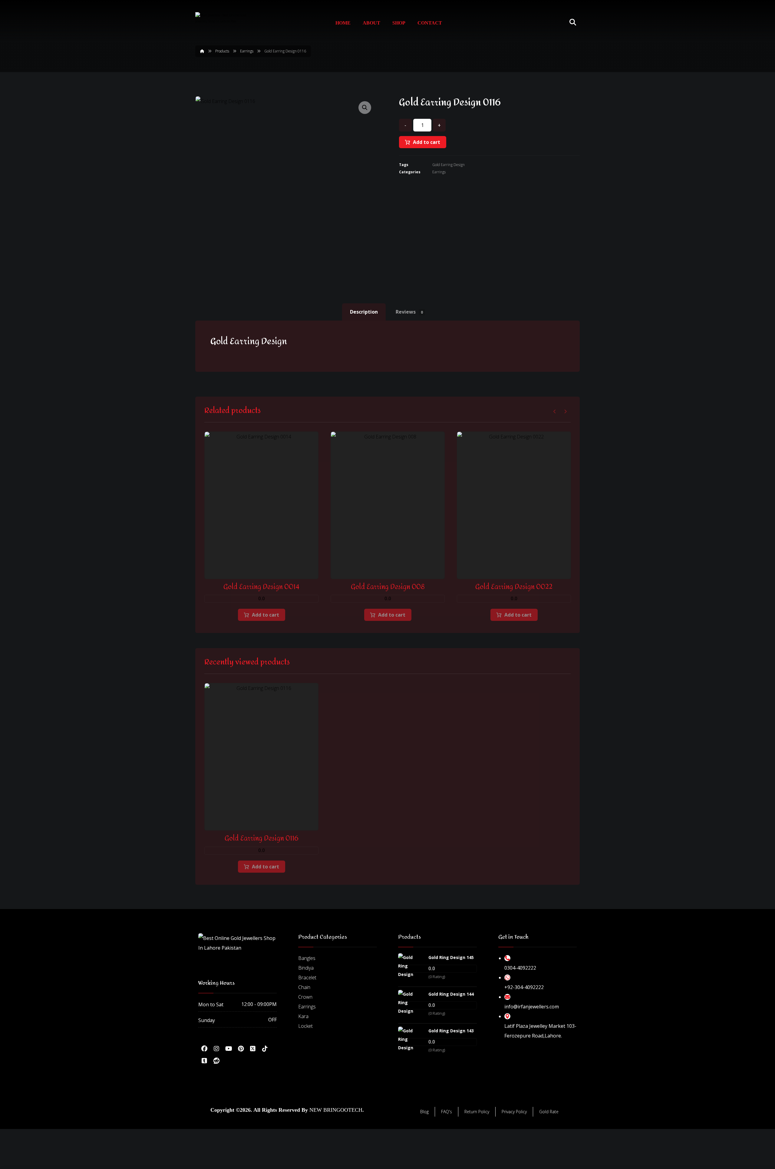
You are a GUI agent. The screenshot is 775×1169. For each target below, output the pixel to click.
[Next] (565, 411)
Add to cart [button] (265, 614)
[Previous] (554, 411)
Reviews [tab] (409, 311)
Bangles (306, 958)
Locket (305, 1026)
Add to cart (426, 142)
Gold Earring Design (448, 164)
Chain (304, 987)
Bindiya (306, 967)
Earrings (439, 172)
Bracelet (307, 977)
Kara (303, 1016)
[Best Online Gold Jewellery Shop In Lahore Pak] (221, 22)
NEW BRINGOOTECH (335, 1110)
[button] (364, 107)
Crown (305, 997)
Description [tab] (364, 311)
